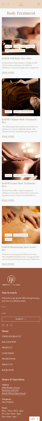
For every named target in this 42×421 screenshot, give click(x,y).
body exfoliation (24, 46)
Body (8, 46)
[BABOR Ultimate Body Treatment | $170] (21, 97)
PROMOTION (8, 358)
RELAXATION (9, 341)
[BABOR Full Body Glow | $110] (21, 36)
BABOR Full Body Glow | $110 (17, 58)
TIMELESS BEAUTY (11, 336)
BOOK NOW (8, 370)
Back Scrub (20, 235)
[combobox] (34, 418)
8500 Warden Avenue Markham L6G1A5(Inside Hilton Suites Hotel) (14, 390)
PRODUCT (7, 347)
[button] (8, 4)
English (33, 419)
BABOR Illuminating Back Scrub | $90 (19, 248)
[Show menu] (3, 4)
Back (8, 175)
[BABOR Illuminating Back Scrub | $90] (21, 225)
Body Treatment (15, 50)
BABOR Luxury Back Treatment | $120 (19, 184)
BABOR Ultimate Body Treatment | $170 (20, 121)
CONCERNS (8, 353)
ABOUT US (7, 364)
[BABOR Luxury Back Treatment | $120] (21, 161)
